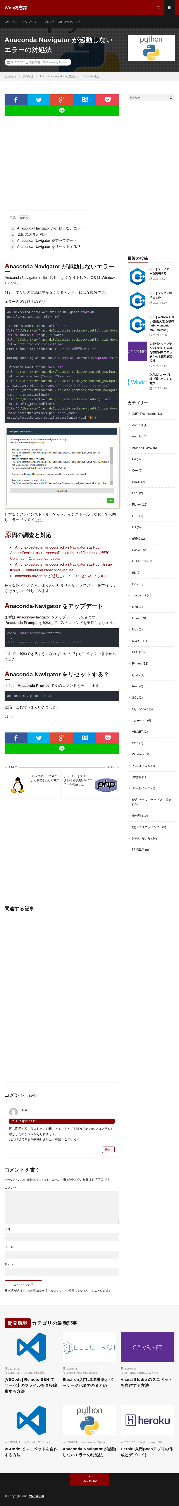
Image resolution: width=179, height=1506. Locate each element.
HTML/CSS (140, 561)
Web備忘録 (36, 1496)
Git (134, 527)
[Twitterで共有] (39, 99)
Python (63, 62)
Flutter (136, 504)
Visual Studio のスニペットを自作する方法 (146, 1382)
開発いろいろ (141, 838)
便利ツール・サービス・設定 (152, 799)
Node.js (93, 1372)
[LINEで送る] (62, 110)
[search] (171, 97)
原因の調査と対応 (29, 234)
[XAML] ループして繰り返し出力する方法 (162, 379)
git (144, 1442)
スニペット (152, 1372)
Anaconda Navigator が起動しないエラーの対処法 (89, 1452)
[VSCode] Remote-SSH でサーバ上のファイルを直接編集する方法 (31, 1385)
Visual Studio (136, 1372)
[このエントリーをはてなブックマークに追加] (84, 99)
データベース (141, 788)
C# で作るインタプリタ (21, 22)
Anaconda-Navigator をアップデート (44, 240)
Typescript (139, 720)
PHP (135, 652)
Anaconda (52, 62)
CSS (135, 493)
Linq (135, 606)
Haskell (137, 550)
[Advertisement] (62, 159)
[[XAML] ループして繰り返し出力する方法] (137, 382)
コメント (11, 1187)
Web (135, 743)
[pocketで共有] (107, 99)
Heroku (151, 1442)
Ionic (135, 584)
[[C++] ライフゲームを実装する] (137, 277)
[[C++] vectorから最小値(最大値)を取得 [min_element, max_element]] (137, 325)
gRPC (136, 538)
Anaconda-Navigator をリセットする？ (46, 247)
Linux (135, 618)
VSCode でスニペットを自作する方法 (31, 1452)
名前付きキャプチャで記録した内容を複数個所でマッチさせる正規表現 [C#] (161, 352)
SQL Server (140, 709)
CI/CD (136, 482)
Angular (137, 436)
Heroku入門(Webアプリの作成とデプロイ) (147, 1452)
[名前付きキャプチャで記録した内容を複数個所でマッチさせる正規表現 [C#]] (137, 351)
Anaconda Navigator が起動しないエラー (48, 228)
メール (9, 1247)
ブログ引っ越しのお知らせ (62, 22)
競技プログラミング (146, 827)
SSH (18, 1372)
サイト (9, 1264)
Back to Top (89, 1481)
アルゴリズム (141, 765)
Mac (135, 629)
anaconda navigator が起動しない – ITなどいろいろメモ (61, 576)
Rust (135, 686)
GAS (135, 516)
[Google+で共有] (61, 99)
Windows (138, 754)
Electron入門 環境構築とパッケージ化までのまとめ (88, 1382)
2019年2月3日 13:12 (23, 1121)
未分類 (136, 815)
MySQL (137, 640)
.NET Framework (144, 413)
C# (134, 459)
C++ (135, 470)
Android (137, 425)
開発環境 (34, 62)
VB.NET (137, 731)
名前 (8, 1229)
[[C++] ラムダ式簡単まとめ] (137, 301)
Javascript (139, 595)
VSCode (27, 1372)
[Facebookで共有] (16, 99)
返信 (107, 1149)
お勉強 (136, 777)
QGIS (136, 675)
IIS (134, 572)
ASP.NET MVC (142, 447)
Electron (70, 1372)
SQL (135, 697)
